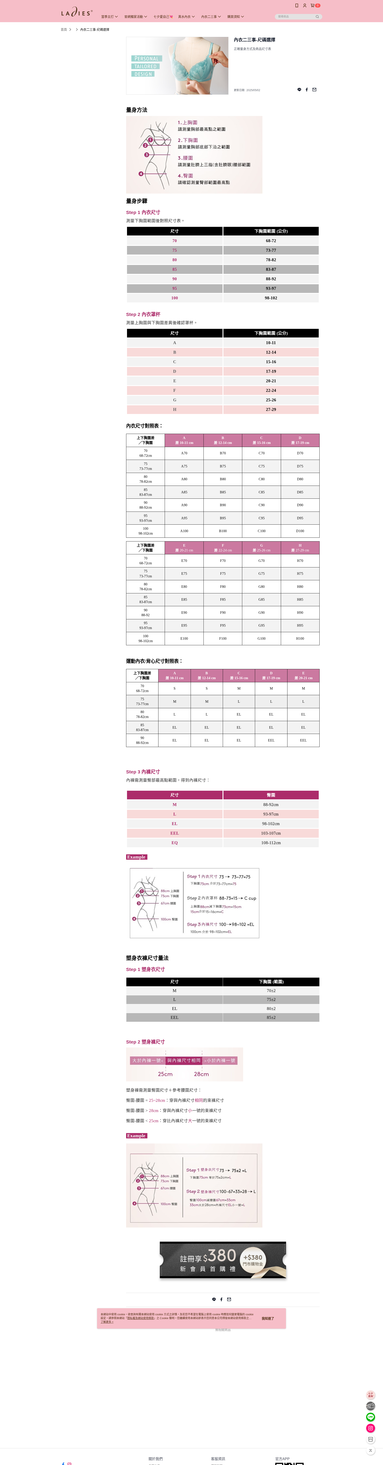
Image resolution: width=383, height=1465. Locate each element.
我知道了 (268, 1318)
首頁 (64, 29)
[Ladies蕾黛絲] (77, 11)
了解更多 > (107, 1322)
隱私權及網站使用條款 (140, 1318)
